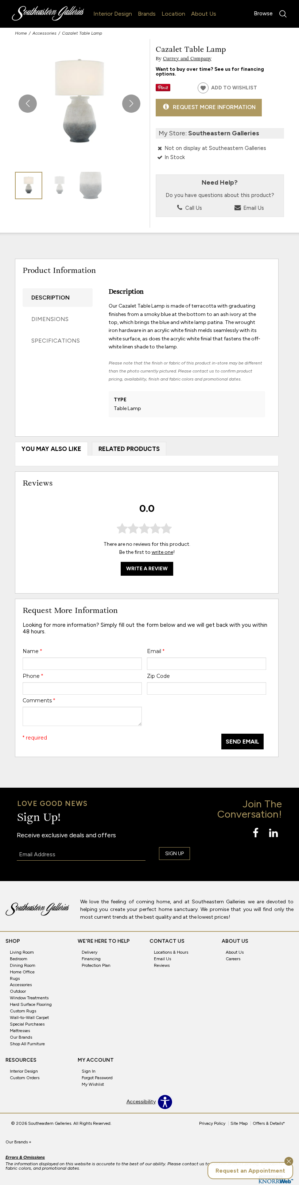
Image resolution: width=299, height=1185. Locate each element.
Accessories (44, 33)
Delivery (89, 952)
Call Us (193, 208)
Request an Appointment (250, 1170)
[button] (131, 103)
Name (32, 651)
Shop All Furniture (27, 1043)
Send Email (242, 741)
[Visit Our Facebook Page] (256, 833)
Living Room (22, 952)
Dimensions (50, 319)
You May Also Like (51, 448)
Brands (147, 13)
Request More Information (214, 107)
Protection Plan (96, 965)
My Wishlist (93, 1084)
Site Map (239, 1123)
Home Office (22, 971)
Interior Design (112, 13)
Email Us (253, 208)
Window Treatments (29, 997)
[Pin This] (163, 89)
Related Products (129, 448)
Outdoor (18, 991)
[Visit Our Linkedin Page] (273, 833)
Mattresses (20, 1030)
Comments (39, 700)
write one (162, 552)
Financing (91, 958)
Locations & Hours (171, 952)
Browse (263, 13)
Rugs (15, 978)
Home (21, 33)
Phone (33, 676)
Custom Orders (24, 1077)
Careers (233, 958)
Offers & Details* (269, 1123)
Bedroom (18, 958)
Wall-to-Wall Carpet (29, 1017)
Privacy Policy (212, 1123)
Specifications (55, 340)
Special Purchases (27, 1024)
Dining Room (22, 965)
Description (50, 297)
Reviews (162, 965)
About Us (203, 13)
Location (173, 13)
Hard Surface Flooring (31, 1004)
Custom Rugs (23, 1011)
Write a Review (147, 569)
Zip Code (158, 676)
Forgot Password (97, 1077)
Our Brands (21, 1037)
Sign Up (174, 853)
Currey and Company (187, 59)
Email (155, 651)
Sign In (89, 1071)
